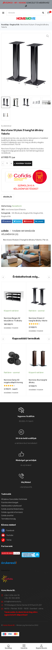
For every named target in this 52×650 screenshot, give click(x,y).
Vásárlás (7, 197)
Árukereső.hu (5, 570)
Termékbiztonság (8, 519)
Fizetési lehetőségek (9, 502)
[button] (47, 36)
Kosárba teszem (23, 163)
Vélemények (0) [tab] (9, 234)
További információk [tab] (23, 231)
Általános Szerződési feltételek (14, 499)
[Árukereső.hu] (8, 563)
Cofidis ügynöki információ (12, 512)
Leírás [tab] (5, 231)
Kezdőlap (5, 25)
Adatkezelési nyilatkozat (11, 506)
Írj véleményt (6, 126)
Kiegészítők (14, 25)
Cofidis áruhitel (7, 516)
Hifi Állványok (17, 213)
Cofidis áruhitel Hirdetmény (12, 509)
